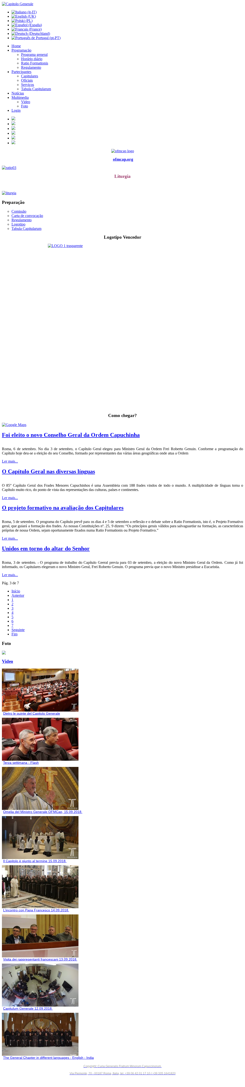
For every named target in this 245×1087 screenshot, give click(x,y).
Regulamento (21, 220)
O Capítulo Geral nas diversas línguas (48, 471)
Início (15, 591)
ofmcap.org (123, 159)
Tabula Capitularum (26, 229)
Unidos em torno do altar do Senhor (46, 548)
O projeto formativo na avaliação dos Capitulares (62, 508)
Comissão (18, 211)
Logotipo (18, 224)
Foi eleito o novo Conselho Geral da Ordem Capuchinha (71, 435)
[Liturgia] (122, 193)
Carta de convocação (27, 216)
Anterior (17, 595)
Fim (14, 634)
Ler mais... (10, 461)
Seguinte (18, 630)
